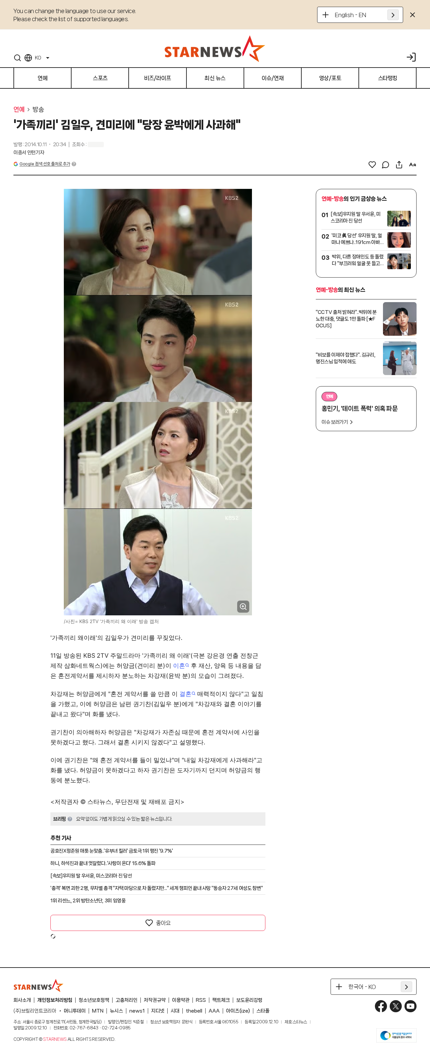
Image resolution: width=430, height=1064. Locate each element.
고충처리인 (126, 1000)
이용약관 (180, 1000)
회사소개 (22, 1000)
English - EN (350, 15)
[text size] (412, 165)
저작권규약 (155, 1000)
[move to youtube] (410, 1006)
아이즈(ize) (238, 1011)
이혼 (179, 665)
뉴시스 (116, 1011)
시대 (175, 1011)
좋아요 (163, 923)
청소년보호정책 (94, 1000)
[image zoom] (243, 607)
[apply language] (393, 14)
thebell (194, 1011)
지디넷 (157, 1011)
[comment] (386, 165)
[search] (17, 58)
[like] (372, 165)
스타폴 (262, 1011)
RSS (201, 1000)
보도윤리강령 (249, 1000)
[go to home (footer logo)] (38, 985)
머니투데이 (75, 1011)
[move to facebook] (381, 1006)
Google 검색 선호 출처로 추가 (44, 164)
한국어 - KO (362, 987)
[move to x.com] (396, 1006)
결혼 (185, 693)
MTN (97, 1011)
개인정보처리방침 (54, 1000)
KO (38, 57)
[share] (399, 165)
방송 (38, 109)
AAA (214, 1011)
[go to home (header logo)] (215, 48)
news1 (137, 1011)
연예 (19, 109)
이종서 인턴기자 (28, 152)
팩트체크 (221, 1000)
